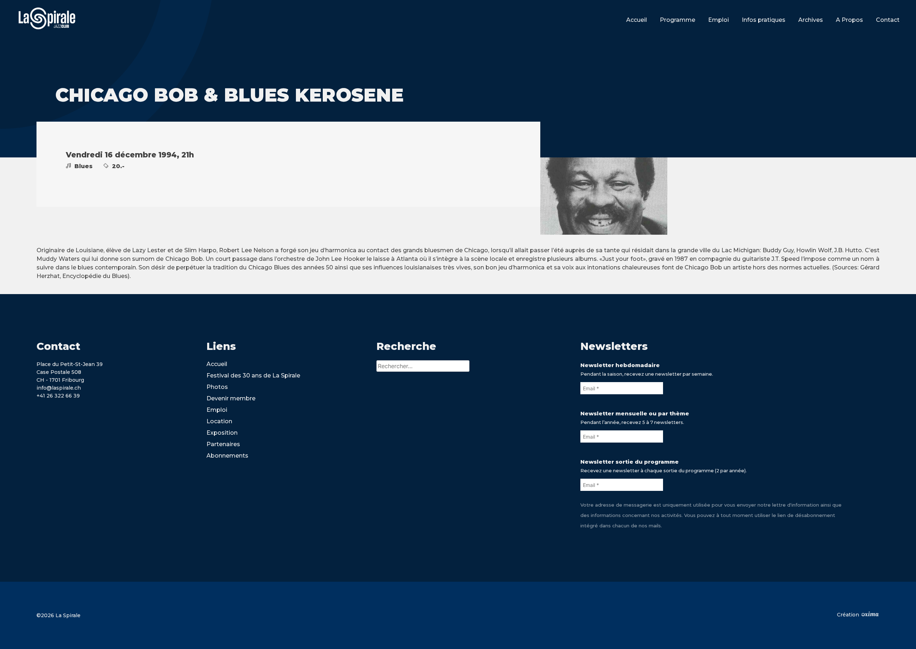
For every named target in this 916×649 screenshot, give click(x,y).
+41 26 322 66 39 (58, 395)
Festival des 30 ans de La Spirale (253, 375)
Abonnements (227, 455)
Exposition (222, 432)
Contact (888, 19)
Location (219, 421)
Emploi (718, 19)
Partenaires (223, 444)
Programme (677, 19)
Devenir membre (230, 398)
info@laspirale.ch (58, 388)
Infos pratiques (763, 19)
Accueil (636, 19)
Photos (217, 387)
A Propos (849, 19)
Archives (810, 19)
